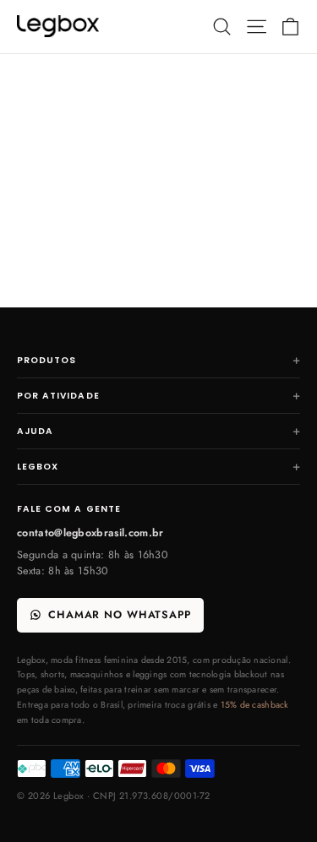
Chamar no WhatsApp (119, 614)
